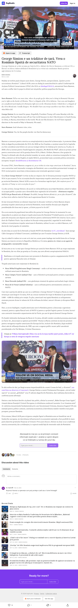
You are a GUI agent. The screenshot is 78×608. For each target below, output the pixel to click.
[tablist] (10, 469)
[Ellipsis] (75, 487)
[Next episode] (7, 47)
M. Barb (9, 488)
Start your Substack (34, 599)
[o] (39, 362)
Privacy (36, 594)
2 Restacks (25, 455)
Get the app (49, 599)
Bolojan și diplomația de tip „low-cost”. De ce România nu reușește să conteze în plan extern (41, 508)
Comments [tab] (6, 469)
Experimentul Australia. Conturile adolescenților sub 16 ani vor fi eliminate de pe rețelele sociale (42, 531)
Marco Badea (6, 75)
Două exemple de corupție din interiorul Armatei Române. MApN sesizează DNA (41, 522)
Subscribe (64, 3)
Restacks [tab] (15, 469)
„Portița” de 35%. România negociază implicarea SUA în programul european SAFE (42, 545)
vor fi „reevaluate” (58, 230)
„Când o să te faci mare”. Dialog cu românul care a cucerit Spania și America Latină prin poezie (42, 539)
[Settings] (76, 47)
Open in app (10, 53)
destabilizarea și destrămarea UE (28, 160)
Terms (42, 594)
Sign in (72, 3)
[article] (39, 509)
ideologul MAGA (47, 86)
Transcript (26, 53)
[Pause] (2, 47)
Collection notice (51, 594)
